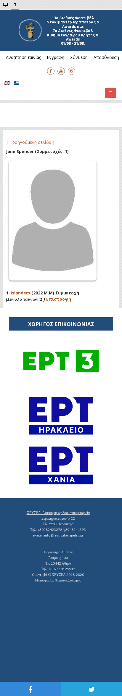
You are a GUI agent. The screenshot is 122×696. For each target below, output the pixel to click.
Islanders (20, 293)
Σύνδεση (79, 57)
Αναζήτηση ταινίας (23, 57)
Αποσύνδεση (106, 57)
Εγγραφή (55, 57)
